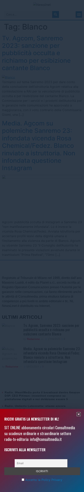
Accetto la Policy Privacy (43, 480)
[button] (78, 414)
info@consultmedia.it (46, 439)
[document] (42, 246)
